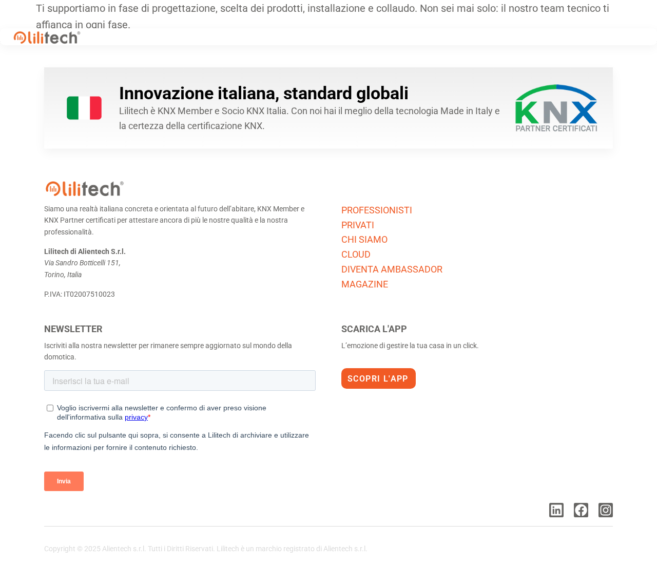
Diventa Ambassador (391, 269)
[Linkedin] (556, 510)
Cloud (356, 254)
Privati (357, 225)
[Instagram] (605, 510)
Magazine (364, 284)
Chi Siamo (364, 239)
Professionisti (376, 210)
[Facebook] (581, 510)
